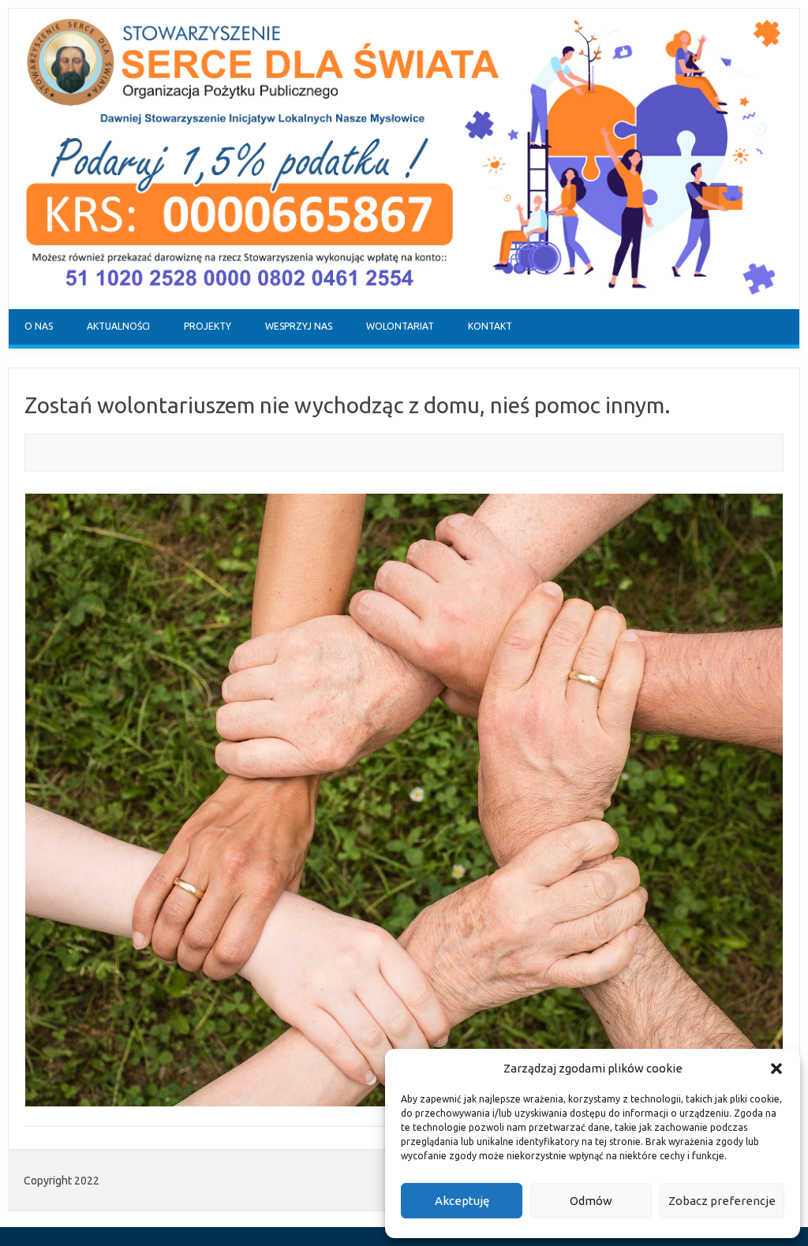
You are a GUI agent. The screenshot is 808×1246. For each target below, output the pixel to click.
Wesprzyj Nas (298, 326)
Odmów (591, 1200)
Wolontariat (400, 326)
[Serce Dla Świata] (404, 305)
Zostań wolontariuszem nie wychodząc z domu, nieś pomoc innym (344, 405)
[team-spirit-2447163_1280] (404, 800)
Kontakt (490, 326)
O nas (38, 326)
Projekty (207, 326)
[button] (776, 1068)
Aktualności (118, 326)
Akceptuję (462, 1200)
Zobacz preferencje (722, 1200)
